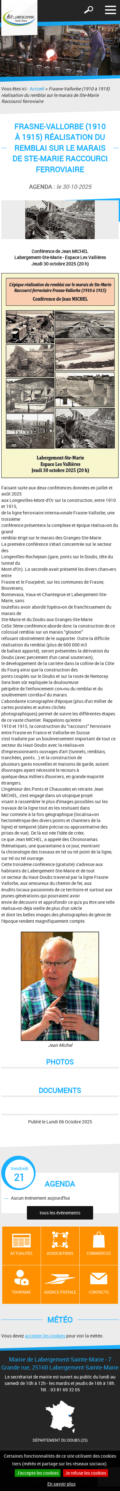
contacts (98, 1292)
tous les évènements (60, 1213)
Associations (60, 1253)
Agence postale (60, 1292)
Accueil (37, 89)
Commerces (99, 1253)
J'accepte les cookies (38, 1473)
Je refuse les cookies (85, 1473)
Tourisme (21, 1292)
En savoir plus (61, 1484)
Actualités (21, 1253)
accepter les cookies (45, 1336)
